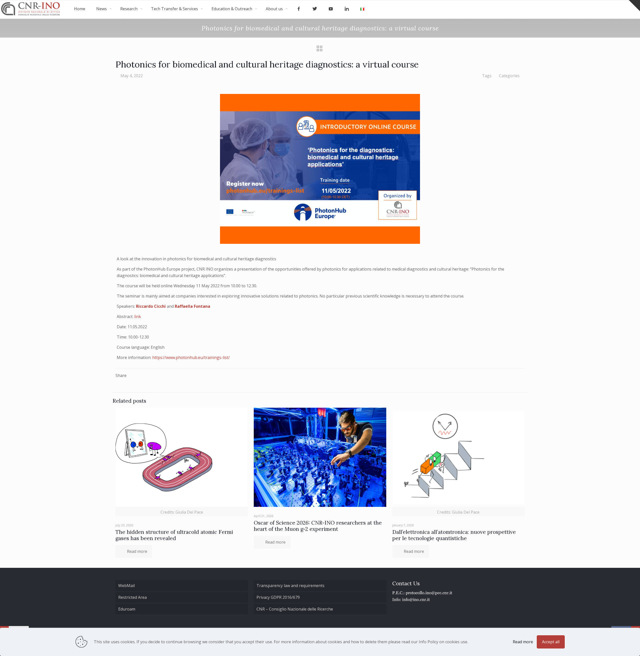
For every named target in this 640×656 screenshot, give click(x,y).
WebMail (126, 585)
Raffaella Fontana (192, 306)
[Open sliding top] (634, 5)
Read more (523, 642)
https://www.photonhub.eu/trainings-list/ (191, 357)
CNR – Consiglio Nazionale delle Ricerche (294, 609)
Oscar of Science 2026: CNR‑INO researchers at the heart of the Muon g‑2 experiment (318, 525)
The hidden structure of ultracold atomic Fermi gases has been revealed (174, 535)
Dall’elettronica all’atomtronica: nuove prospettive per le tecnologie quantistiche (454, 535)
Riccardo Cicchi (151, 306)
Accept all (551, 642)
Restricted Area (132, 597)
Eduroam (126, 609)
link (137, 316)
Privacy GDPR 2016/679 (278, 597)
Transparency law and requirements (290, 585)
